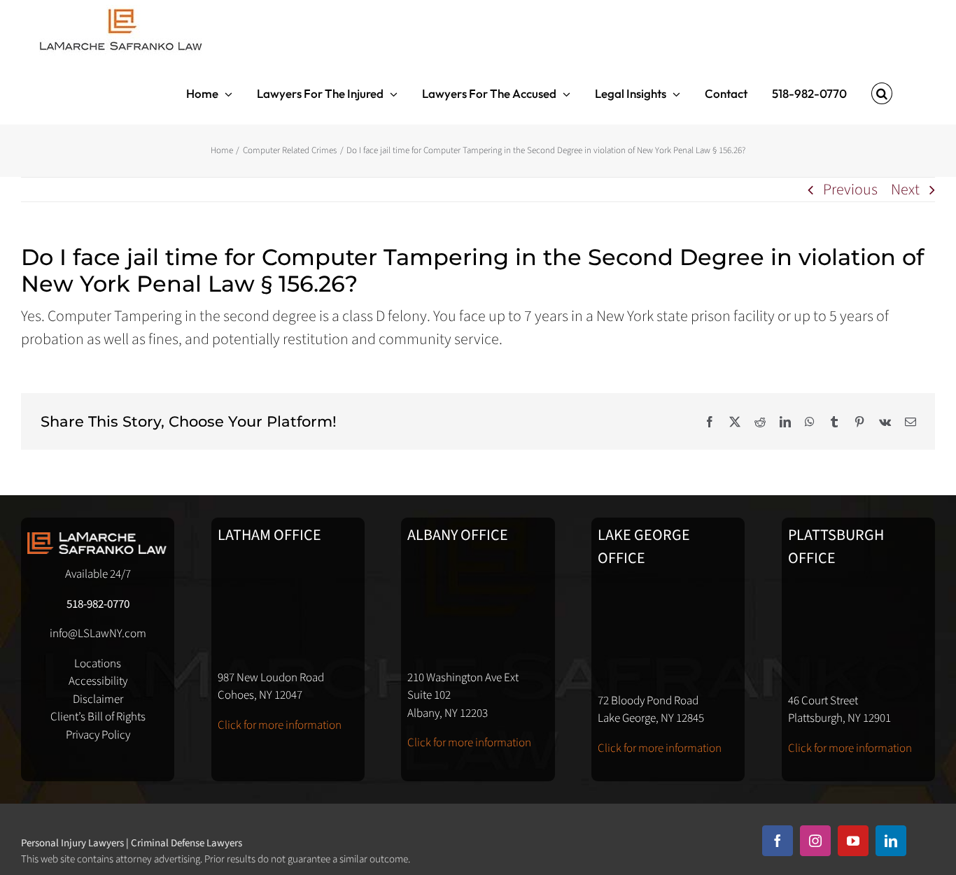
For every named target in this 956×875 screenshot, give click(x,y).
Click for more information (280, 725)
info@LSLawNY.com (98, 633)
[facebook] (777, 840)
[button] (881, 93)
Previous (850, 189)
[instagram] (815, 840)
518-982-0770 (97, 604)
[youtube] (853, 840)
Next (905, 189)
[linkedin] (891, 840)
